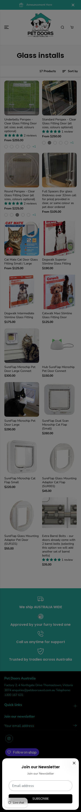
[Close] (74, 763)
